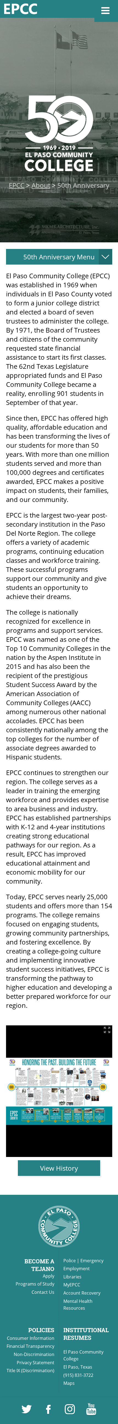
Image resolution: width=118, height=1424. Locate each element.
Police (69, 1261)
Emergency (91, 1261)
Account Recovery (81, 1293)
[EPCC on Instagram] (70, 1412)
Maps (69, 1383)
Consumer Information (30, 1338)
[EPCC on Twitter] (27, 1412)
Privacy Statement (35, 1363)
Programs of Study (35, 1284)
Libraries (72, 1277)
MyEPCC (71, 1285)
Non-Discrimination (34, 1354)
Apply (48, 1276)
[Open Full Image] (107, 1030)
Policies (41, 1330)
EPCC (16, 185)
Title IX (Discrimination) (30, 1371)
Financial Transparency (30, 1346)
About (41, 185)
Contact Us (43, 1292)
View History (59, 1168)
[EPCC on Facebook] (49, 1412)
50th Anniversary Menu (59, 256)
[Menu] (106, 11)
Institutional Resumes (86, 1333)
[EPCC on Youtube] (91, 1412)
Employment (76, 1269)
